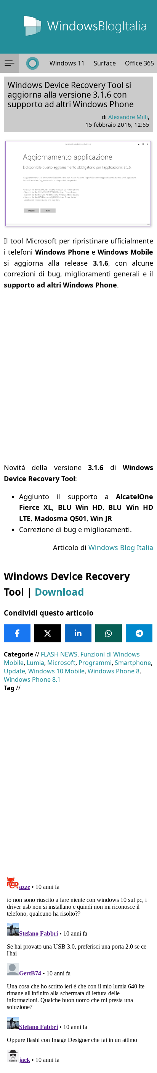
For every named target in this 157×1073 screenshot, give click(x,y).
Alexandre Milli (128, 117)
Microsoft (61, 662)
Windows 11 (67, 63)
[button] (9, 63)
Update (14, 671)
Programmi (95, 662)
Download (59, 592)
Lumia (35, 662)
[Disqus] (78, 969)
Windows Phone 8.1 (32, 679)
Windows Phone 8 (113, 671)
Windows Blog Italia (120, 547)
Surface (105, 63)
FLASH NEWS (59, 654)
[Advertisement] (78, 376)
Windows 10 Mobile (56, 671)
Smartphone (133, 662)
